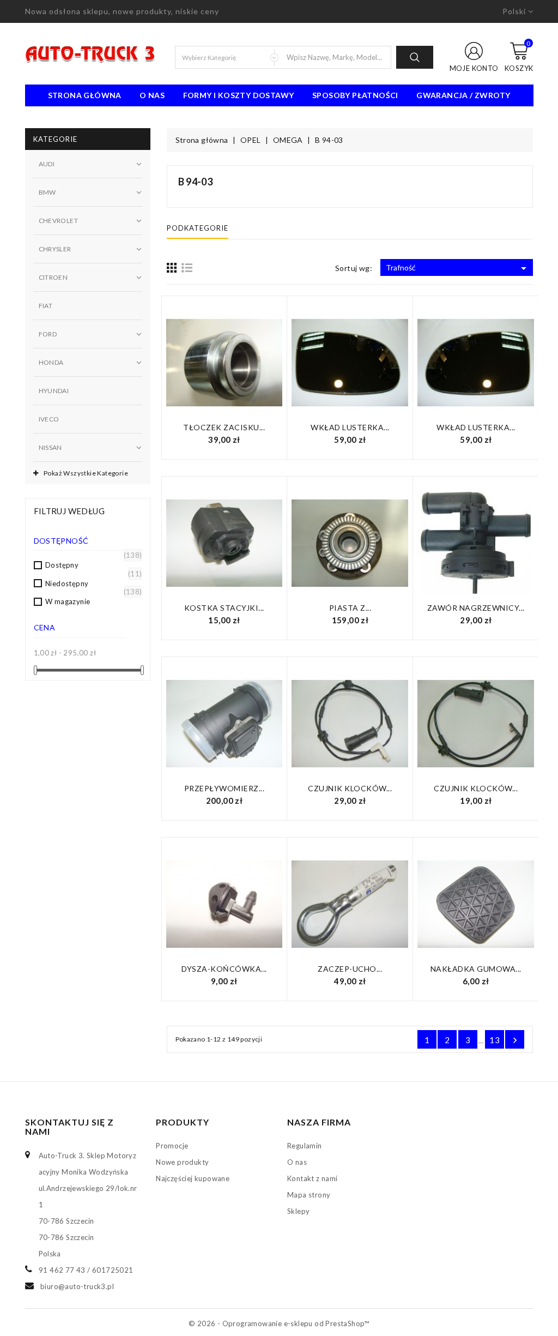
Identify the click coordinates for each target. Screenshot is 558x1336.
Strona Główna (85, 95)
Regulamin (304, 1145)
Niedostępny (91, 583)
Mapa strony (308, 1194)
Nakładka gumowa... (475, 968)
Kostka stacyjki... (224, 607)
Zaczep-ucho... (350, 968)
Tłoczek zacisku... (224, 427)
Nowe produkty (182, 1162)
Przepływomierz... (224, 788)
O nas (152, 95)
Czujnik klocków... (350, 788)
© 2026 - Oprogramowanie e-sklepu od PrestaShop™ (279, 1323)
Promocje (172, 1145)
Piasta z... (350, 607)
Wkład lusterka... (350, 427)
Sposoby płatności (355, 95)
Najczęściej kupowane (192, 1178)
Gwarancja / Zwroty (463, 95)
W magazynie (91, 601)
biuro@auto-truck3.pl (77, 1286)
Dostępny (91, 564)
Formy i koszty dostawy (238, 95)
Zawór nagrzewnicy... (476, 607)
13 (494, 1040)
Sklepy (298, 1211)
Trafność (458, 268)
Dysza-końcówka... (224, 968)
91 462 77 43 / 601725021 (86, 1270)
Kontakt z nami (312, 1178)
